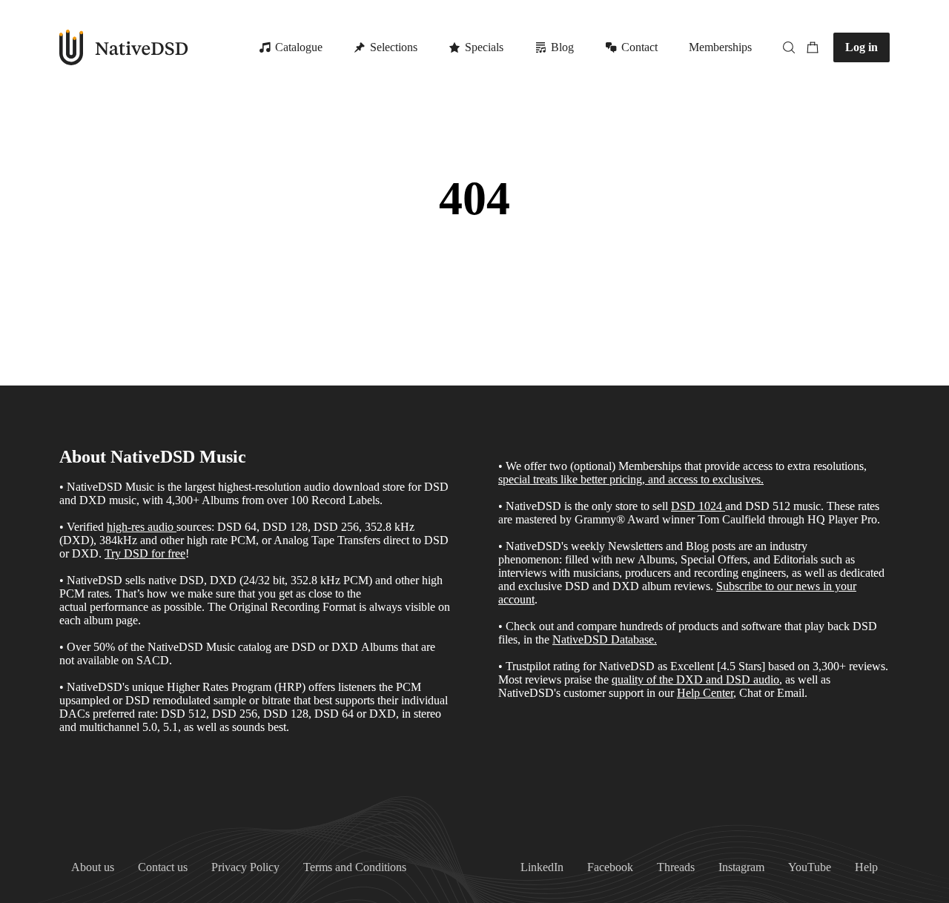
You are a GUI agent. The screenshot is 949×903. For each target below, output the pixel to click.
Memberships (720, 47)
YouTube (809, 867)
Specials (484, 47)
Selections (393, 47)
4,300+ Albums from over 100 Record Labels (273, 500)
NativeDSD (124, 47)
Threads (676, 867)
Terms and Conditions (354, 867)
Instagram (741, 867)
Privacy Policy (245, 867)
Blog (562, 47)
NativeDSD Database (603, 639)
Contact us (163, 867)
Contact (639, 47)
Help (866, 867)
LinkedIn (541, 867)
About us (92, 867)
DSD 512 (767, 506)
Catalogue (299, 47)
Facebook (610, 867)
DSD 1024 (696, 506)
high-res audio (140, 526)
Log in (861, 47)
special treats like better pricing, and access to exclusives (629, 479)
